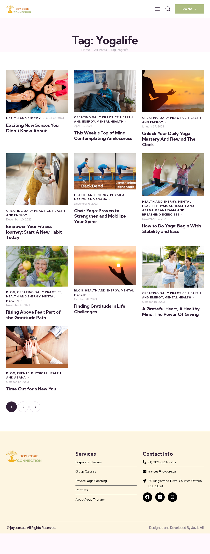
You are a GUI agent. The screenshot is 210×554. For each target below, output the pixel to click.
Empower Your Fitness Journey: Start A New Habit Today (34, 232)
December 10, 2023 (19, 219)
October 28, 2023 (85, 299)
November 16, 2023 (155, 219)
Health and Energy (23, 118)
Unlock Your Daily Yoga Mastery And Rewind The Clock (168, 139)
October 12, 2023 (17, 382)
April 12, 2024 (83, 126)
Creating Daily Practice (96, 117)
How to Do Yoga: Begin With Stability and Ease (171, 228)
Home (85, 50)
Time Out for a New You (31, 389)
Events (23, 373)
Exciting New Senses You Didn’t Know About (32, 128)
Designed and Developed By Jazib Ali (176, 528)
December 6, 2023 (86, 204)
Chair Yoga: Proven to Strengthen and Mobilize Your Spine (100, 216)
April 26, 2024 (55, 118)
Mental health (110, 121)
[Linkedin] (160, 497)
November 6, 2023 (18, 305)
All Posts (100, 50)
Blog (10, 292)
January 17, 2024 (153, 126)
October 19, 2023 (153, 302)
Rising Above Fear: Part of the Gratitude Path (33, 314)
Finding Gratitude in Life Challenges (99, 308)
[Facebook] (147, 497)
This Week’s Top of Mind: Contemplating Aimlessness (103, 135)
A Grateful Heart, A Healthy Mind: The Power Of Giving (171, 311)
